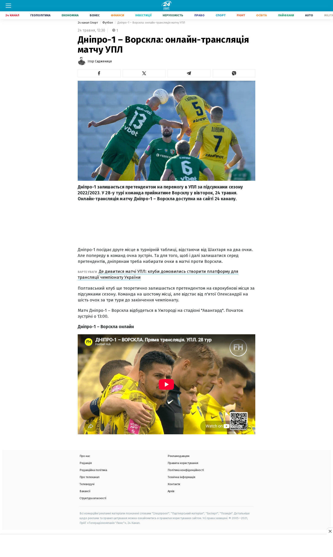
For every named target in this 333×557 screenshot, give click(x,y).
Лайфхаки (286, 15)
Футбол (107, 22)
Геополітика (40, 15)
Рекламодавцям (178, 456)
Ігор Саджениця (100, 61)
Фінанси (117, 15)
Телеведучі (87, 484)
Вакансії (85, 491)
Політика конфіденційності (186, 470)
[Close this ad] (330, 531)
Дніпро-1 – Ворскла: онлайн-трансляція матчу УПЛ (151, 22)
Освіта (261, 15)
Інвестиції (143, 15)
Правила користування (183, 463)
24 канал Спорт (88, 22)
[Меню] (8, 6)
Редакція (86, 463)
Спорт (221, 15)
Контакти (174, 484)
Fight (241, 15)
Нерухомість (173, 15)
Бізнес (95, 15)
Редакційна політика (93, 470)
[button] (99, 73)
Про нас (85, 456)
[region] (166, 546)
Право (199, 15)
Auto (309, 15)
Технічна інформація (181, 477)
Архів (171, 491)
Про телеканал (89, 477)
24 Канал (12, 15)
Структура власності (93, 498)
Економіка (70, 15)
